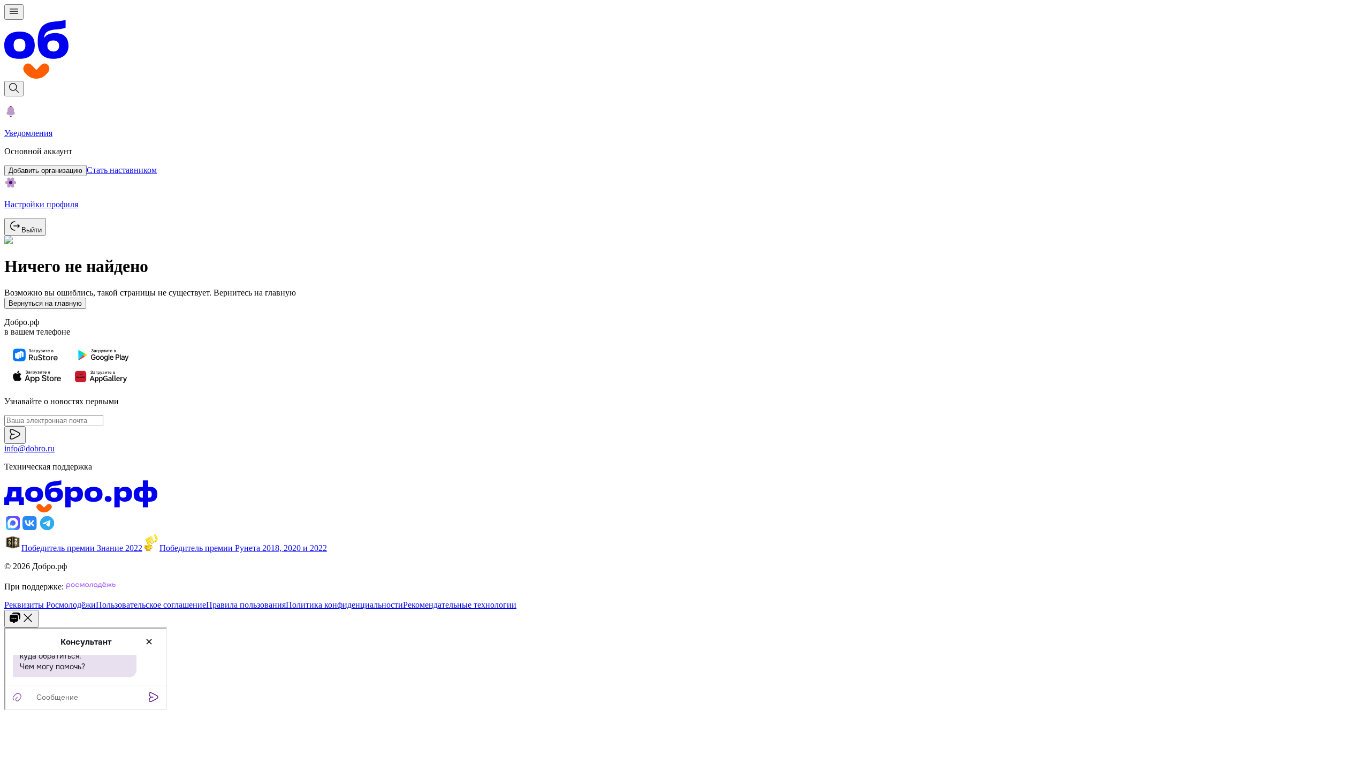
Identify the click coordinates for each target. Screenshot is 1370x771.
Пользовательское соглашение (151, 604)
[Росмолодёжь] (91, 586)
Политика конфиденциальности (344, 604)
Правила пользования (246, 604)
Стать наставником (122, 170)
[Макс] (12, 528)
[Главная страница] (685, 50)
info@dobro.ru (29, 448)
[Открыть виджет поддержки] (21, 619)
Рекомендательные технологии (459, 604)
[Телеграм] (47, 528)
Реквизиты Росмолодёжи (50, 604)
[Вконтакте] (30, 528)
